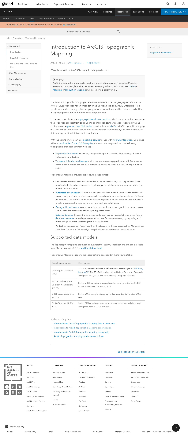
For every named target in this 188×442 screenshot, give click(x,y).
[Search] (168, 4)
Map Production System (66, 153)
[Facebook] (6, 386)
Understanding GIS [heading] (87, 365)
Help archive (93, 62)
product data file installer (79, 126)
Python (61, 18)
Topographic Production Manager (71, 161)
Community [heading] (58, 365)
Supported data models (161, 52)
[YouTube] (19, 392)
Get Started (19, 18)
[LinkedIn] (19, 386)
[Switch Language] (175, 4)
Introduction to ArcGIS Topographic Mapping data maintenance (84, 323)
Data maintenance (64, 215)
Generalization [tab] (16, 79)
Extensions (138, 11)
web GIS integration (122, 140)
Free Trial (154, 11)
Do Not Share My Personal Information (159, 432)
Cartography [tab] (15, 84)
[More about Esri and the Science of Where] (13, 373)
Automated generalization (68, 192)
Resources (122, 11)
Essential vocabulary (19, 58)
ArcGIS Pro (8, 11)
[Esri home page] (7, 4)
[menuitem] (37, 372)
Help (32, 18)
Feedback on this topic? (133, 351)
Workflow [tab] (13, 90)
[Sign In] (183, 4)
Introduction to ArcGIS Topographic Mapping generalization (82, 328)
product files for (76, 143)
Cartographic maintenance (68, 207)
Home (6, 18)
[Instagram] (13, 392)
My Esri (113, 126)
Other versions (75, 63)
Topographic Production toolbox (94, 119)
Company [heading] (109, 365)
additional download (91, 248)
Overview (93, 11)
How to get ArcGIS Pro (175, 11)
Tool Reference (46, 18)
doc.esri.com (69, 24)
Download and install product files (23, 65)
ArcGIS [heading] (29, 365)
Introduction (15, 52)
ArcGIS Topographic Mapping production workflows (79, 336)
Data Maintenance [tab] (18, 73)
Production (18, 38)
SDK (71, 18)
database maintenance (66, 218)
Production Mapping (75, 90)
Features (107, 11)
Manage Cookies (122, 432)
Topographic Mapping (35, 38)
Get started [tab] (14, 46)
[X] (13, 386)
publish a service (91, 140)
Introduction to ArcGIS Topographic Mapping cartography (81, 332)
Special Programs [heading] (139, 365)
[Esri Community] (6, 392)
